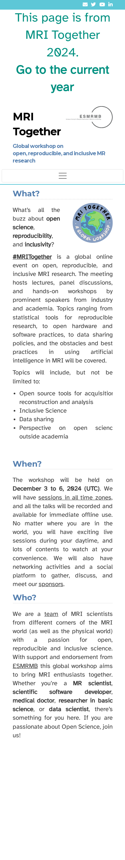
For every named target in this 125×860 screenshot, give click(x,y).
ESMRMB (25, 666)
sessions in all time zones (74, 498)
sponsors (51, 584)
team (51, 614)
